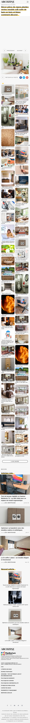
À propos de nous (6, 669)
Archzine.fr (9, 649)
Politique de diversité (7, 678)
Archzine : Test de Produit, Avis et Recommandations (11, 674)
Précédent (10, 50)
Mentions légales (6, 692)
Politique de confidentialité (9, 683)
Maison (6, 4)
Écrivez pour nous (6, 671)
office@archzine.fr (17, 664)
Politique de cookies (7, 680)
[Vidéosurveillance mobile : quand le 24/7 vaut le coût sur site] (15, 603)
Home (2, 4)
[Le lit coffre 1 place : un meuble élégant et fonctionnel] (15, 546)
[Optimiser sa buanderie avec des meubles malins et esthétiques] (15, 516)
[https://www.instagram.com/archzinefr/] (11, 705)
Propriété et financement (9, 690)
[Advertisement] (15, 32)
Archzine (9, 2)
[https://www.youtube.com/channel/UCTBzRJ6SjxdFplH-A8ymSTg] (15, 705)
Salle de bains (11, 4)
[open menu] (27, 2)
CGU (2, 666)
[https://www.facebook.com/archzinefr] (7, 705)
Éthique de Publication (8, 685)
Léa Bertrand (10, 502)
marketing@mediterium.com (11, 662)
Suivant (20, 50)
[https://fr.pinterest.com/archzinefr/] (22, 705)
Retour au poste (11, 77)
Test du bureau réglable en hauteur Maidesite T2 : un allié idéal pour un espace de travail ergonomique (13, 498)
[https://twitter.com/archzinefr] (18, 705)
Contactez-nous (6, 687)
